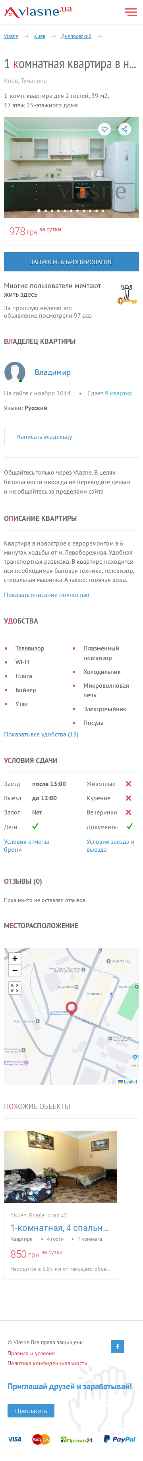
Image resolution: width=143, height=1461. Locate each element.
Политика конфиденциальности (47, 1363)
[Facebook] (117, 1346)
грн (32, 232)
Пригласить (31, 1411)
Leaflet (130, 1081)
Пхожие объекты (37, 1106)
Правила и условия (31, 1353)
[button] (72, 1008)
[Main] (38, 12)
